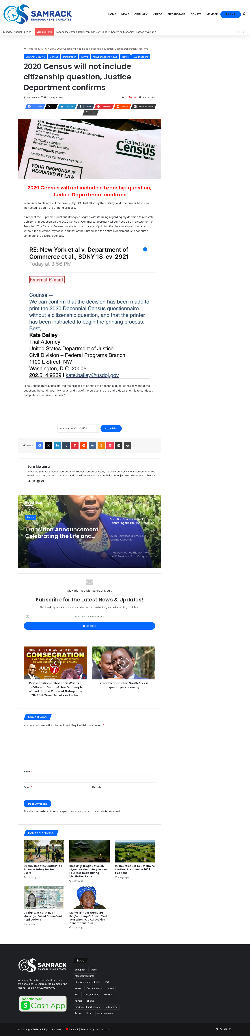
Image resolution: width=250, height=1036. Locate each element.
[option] (89, 531)
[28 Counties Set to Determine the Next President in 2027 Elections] (135, 851)
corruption (80, 969)
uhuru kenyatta (105, 1013)
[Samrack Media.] (38, 14)
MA (76, 994)
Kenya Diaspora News (105, 56)
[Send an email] (45, 97)
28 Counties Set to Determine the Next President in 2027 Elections (135, 869)
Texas (78, 1013)
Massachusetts (91, 994)
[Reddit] (83, 445)
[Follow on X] (42, 97)
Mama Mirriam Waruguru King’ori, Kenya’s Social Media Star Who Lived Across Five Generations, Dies (89, 918)
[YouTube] (42, 481)
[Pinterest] (75, 445)
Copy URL (111, 428)
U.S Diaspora (140, 56)
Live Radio (230, 14)
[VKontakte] (92, 445)
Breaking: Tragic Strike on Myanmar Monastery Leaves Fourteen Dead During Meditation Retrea (88, 871)
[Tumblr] (66, 445)
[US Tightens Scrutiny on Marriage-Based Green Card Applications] (44, 897)
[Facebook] (39, 445)
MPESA (108, 994)
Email (28, 787)
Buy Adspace (176, 14)
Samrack (74, 1029)
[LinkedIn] (57, 445)
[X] (48, 445)
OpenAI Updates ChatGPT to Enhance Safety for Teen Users (43, 869)
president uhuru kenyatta (87, 1007)
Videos (157, 14)
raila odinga (111, 1007)
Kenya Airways (94, 988)
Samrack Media (103, 1029)
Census (54, 56)
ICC (107, 982)
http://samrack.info (84, 975)
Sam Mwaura (33, 97)
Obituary (141, 14)
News (125, 14)
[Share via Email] (118, 445)
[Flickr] (38, 481)
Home (112, 14)
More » (151, 475)
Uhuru (89, 1013)
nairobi (78, 1000)
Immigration (69, 56)
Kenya (84, 56)
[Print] (127, 445)
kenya (78, 988)
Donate (196, 14)
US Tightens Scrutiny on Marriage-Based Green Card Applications (43, 916)
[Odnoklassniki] (101, 445)
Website (97, 787)
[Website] (29, 481)
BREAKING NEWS (45, 48)
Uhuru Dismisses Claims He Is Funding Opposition (63, 532)
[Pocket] (110, 445)
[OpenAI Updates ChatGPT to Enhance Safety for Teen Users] (44, 851)
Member (212, 14)
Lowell (110, 988)
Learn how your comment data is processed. (95, 811)
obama (90, 1000)
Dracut (93, 969)
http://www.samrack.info (87, 982)
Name (28, 771)
